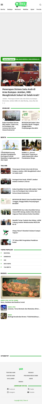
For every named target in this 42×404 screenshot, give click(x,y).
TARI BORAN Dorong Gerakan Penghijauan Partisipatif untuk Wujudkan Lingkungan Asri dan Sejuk (10, 156)
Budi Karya (7, 264)
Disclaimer (10, 378)
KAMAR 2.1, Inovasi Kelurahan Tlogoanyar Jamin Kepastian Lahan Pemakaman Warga (30, 155)
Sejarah (16, 300)
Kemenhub (7, 256)
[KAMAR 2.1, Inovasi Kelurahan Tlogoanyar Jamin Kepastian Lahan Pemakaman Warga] (31, 145)
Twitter (32, 389)
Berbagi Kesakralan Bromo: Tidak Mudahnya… (24, 317)
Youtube (32, 392)
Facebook (12, 389)
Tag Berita (7, 267)
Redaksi (31, 372)
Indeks (21, 382)
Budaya (3, 300)
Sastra (11, 300)
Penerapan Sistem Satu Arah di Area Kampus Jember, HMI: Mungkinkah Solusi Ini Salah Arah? (20, 92)
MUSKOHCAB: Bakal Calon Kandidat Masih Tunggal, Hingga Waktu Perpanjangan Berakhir (30, 125)
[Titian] (21, 4)
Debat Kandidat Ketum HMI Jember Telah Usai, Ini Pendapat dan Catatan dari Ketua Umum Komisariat (10, 126)
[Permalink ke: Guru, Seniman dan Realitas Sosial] (21, 287)
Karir (31, 378)
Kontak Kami (11, 375)
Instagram (12, 392)
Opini (6, 300)
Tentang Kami (10, 372)
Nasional (7, 253)
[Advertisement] (21, 35)
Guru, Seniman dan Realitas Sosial (13, 302)
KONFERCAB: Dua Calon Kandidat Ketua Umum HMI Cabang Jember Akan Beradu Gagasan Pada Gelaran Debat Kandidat (26, 212)
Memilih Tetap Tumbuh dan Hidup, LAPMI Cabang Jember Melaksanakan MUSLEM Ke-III (26, 222)
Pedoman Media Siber (31, 375)
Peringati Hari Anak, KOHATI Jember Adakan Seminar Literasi (25, 181)
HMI (5, 260)
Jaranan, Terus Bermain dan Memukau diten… (24, 309)
